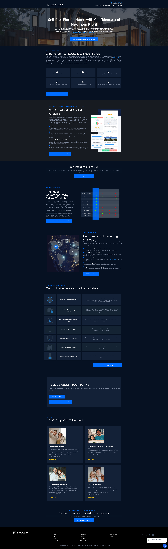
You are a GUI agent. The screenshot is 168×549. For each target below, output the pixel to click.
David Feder (116, 57)
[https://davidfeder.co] (55, 5)
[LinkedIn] (153, 535)
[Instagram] (142, 535)
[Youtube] (146, 535)
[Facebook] (149, 535)
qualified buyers (113, 259)
